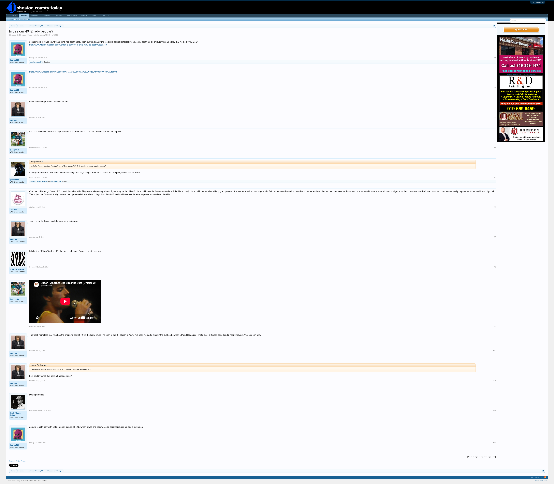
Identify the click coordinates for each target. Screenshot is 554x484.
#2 (495, 87)
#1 (495, 57)
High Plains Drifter (15, 414)
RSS (545, 477)
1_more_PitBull (17, 269)
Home (14, 15)
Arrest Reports (72, 15)
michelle (44, 181)
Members (34, 15)
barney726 (44, 35)
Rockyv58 (14, 150)
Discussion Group (25, 35)
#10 (494, 351)
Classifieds (58, 15)
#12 (494, 410)
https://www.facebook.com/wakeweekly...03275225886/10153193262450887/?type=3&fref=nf (73, 72)
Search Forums (14, 19)
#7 (495, 237)
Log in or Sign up (537, 2)
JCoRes (13, 210)
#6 (495, 207)
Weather (84, 15)
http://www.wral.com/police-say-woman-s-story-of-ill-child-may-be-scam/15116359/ (68, 45)
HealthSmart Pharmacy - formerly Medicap (521, 74)
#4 (495, 147)
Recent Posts (27, 19)
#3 (495, 117)
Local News (46, 15)
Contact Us (105, 15)
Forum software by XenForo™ (27, 481)
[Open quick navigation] (494, 26)
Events (94, 15)
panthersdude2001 (36, 62)
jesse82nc (14, 180)
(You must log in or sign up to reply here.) (481, 457)
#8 (495, 267)
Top (541, 477)
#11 (494, 380)
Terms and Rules (541, 481)
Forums (24, 15)
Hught (39, 181)
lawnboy (33, 181)
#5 (495, 177)
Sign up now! (521, 29)
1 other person (56, 181)
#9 (495, 326)
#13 (494, 443)
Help (531, 477)
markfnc (13, 120)
